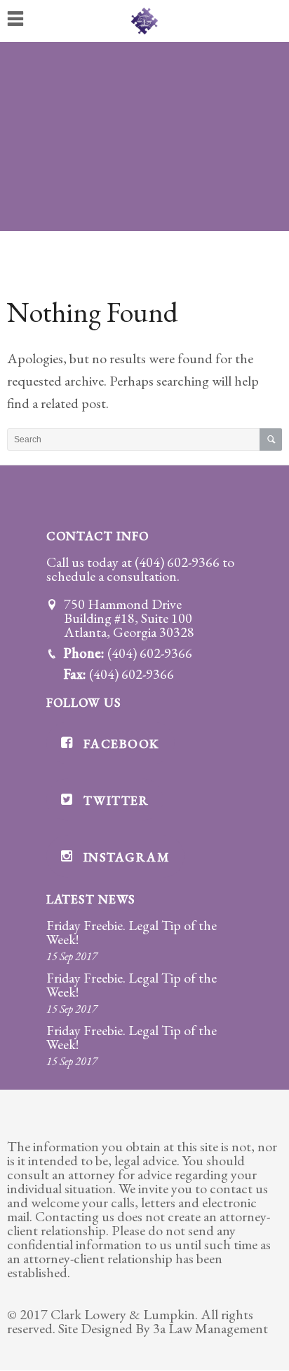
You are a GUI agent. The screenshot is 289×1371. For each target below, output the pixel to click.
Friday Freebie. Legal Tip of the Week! (131, 932)
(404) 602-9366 (177, 562)
